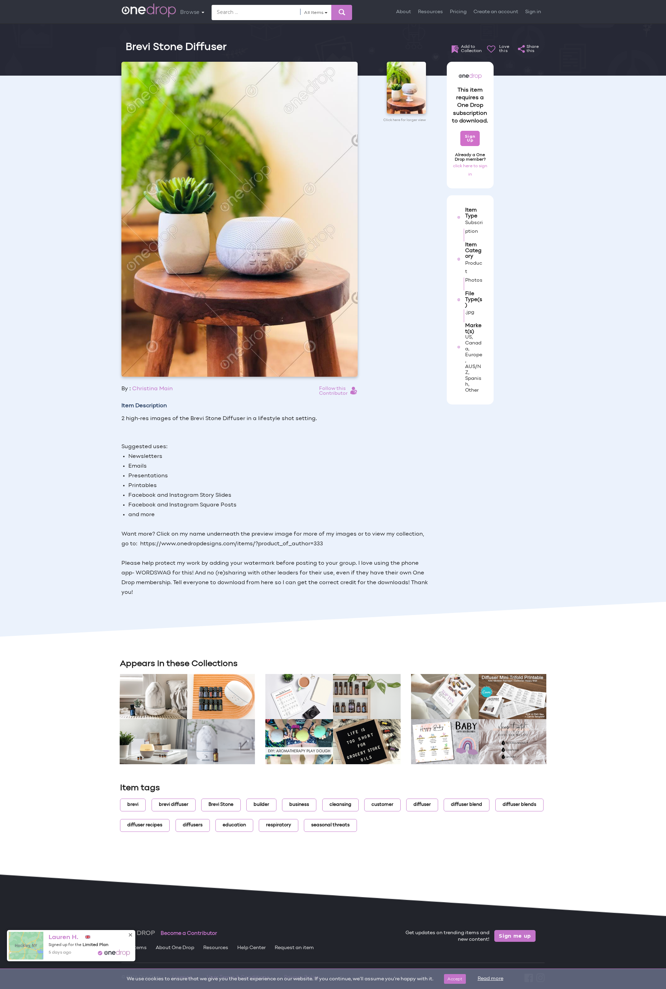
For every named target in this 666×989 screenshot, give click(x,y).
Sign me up (515, 936)
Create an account (495, 12)
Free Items (134, 948)
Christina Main (152, 389)
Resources (430, 12)
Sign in (533, 12)
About (403, 12)
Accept (454, 978)
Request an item (294, 948)
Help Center (251, 948)
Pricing (458, 12)
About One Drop (175, 948)
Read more (490, 979)
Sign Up (470, 138)
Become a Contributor (189, 933)
